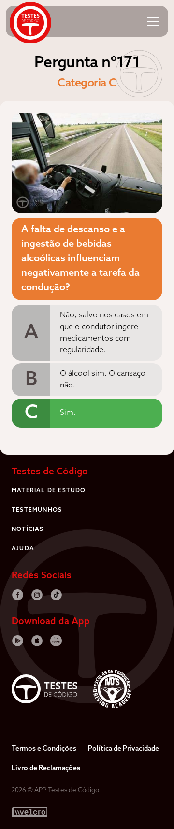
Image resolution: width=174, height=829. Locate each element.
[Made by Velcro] (29, 812)
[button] (152, 21)
